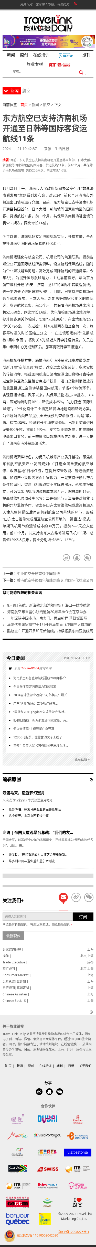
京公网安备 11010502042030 (37, 1235)
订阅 (83, 917)
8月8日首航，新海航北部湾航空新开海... (40, 720)
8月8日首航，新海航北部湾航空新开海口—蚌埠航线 (48, 605)
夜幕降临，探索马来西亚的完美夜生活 (35, 809)
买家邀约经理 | (13, 949)
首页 (24, 104)
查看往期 (81, 759)
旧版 (71, 1066)
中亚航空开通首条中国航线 (38, 573)
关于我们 (85, 1066)
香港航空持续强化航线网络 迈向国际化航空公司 (55, 580)
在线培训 (45, 1066)
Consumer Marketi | (17, 975)
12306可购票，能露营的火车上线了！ (39, 737)
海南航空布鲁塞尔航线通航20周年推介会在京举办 (47, 611)
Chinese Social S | (15, 1000)
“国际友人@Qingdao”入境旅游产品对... (39, 712)
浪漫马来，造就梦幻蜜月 (24, 792)
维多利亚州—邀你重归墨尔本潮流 (32, 861)
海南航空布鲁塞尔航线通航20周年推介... (40, 678)
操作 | (7, 956)
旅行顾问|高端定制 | (17, 988)
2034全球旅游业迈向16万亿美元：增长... (41, 695)
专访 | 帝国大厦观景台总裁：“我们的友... (38, 832)
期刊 (60, 1066)
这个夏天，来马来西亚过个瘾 (29, 816)
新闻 (35, 104)
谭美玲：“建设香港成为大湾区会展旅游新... (38, 855)
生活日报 (62, 148)
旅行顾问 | (10, 968)
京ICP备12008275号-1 (73, 1232)
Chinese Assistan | (16, 994)
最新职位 (13, 935)
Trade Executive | (15, 962)
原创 (31, 1066)
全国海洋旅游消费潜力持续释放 (34, 686)
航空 (46, 104)
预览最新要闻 (62, 924)
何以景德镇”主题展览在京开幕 (33, 729)
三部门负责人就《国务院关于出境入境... (40, 746)
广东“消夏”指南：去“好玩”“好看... (35, 703)
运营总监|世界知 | (15, 981)
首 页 (8, 1066)
